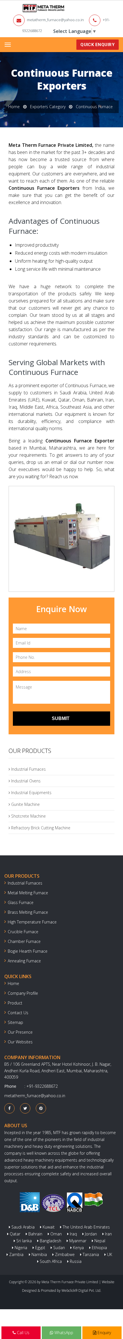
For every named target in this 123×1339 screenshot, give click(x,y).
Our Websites (20, 1042)
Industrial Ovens (25, 781)
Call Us (22, 1332)
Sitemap (15, 1022)
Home (14, 106)
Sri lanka (23, 1240)
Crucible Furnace (23, 931)
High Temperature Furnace (32, 922)
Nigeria (20, 1247)
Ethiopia (99, 1247)
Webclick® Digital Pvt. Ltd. (81, 1290)
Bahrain (34, 1234)
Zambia (15, 1254)
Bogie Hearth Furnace (27, 951)
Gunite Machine (25, 804)
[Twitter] (25, 1108)
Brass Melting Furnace (28, 912)
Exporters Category (48, 106)
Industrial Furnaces (28, 769)
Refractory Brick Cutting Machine (40, 827)
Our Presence (20, 1032)
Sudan (58, 1247)
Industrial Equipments (30, 792)
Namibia (38, 1254)
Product (15, 1003)
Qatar (14, 1234)
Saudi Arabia (22, 1227)
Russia (75, 1261)
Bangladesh (50, 1240)
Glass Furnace (20, 902)
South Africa (50, 1261)
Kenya (78, 1247)
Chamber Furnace (24, 941)
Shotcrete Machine (28, 816)
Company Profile (23, 993)
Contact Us (18, 1012)
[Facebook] (9, 1108)
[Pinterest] (41, 1108)
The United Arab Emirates (85, 1227)
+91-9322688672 (42, 1086)
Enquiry (103, 1332)
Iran (108, 1234)
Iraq (73, 1234)
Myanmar (77, 1240)
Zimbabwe (64, 1254)
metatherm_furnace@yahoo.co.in (55, 19)
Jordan (90, 1234)
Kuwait (48, 1227)
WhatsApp (63, 1332)
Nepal (99, 1240)
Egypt (39, 1247)
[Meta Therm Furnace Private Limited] (25, 8)
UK (109, 1254)
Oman (55, 1234)
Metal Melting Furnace (28, 892)
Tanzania (90, 1254)
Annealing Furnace (24, 961)
